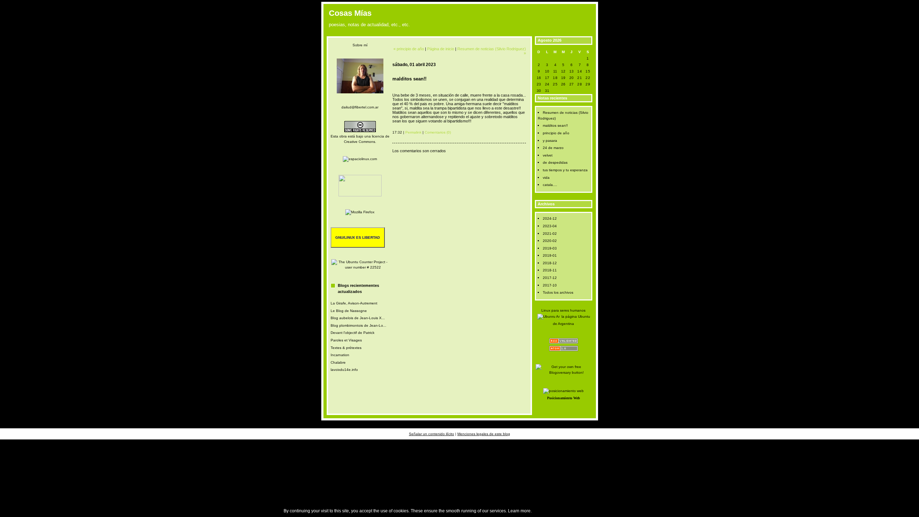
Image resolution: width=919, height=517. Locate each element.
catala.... (550, 185)
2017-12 (550, 278)
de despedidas (555, 162)
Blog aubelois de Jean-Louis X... (358, 318)
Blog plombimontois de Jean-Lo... (358, 325)
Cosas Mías (350, 13)
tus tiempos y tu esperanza (565, 170)
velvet (547, 155)
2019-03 (550, 248)
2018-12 (550, 263)
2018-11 (550, 270)
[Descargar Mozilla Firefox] (360, 212)
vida (546, 178)
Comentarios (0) (438, 132)
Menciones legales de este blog (483, 434)
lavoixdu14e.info (344, 370)
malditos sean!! (555, 125)
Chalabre (338, 362)
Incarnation (340, 355)
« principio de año (408, 49)
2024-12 (550, 218)
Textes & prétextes (346, 348)
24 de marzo (553, 148)
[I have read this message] (912, 511)
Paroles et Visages (346, 340)
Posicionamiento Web (563, 398)
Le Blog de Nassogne (349, 311)
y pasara (550, 141)
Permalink (413, 132)
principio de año (556, 133)
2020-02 (550, 241)
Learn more (519, 510)
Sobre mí (360, 45)
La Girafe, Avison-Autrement (354, 303)
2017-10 (550, 285)
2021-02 (550, 234)
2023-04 (550, 226)
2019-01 (550, 255)
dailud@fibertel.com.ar (359, 107)
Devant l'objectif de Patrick (352, 333)
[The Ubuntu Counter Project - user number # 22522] (360, 267)
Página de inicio (440, 49)
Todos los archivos (558, 292)
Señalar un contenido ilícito (431, 434)
